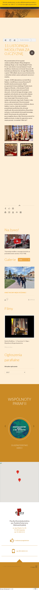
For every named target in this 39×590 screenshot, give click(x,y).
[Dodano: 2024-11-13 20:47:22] (21, 212)
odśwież (10, 40)
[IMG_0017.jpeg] (19, 133)
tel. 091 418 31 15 (22, 551)
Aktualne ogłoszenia (10, 366)
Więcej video (8, 347)
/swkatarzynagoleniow (22, 540)
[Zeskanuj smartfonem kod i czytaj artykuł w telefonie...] (9, 212)
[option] (19, 434)
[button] (18, 472)
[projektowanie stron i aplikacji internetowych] (34, 566)
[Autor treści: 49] (13, 212)
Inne (20, 259)
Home (14, 40)
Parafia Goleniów (24, 40)
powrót (5, 40)
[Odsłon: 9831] (17, 212)
